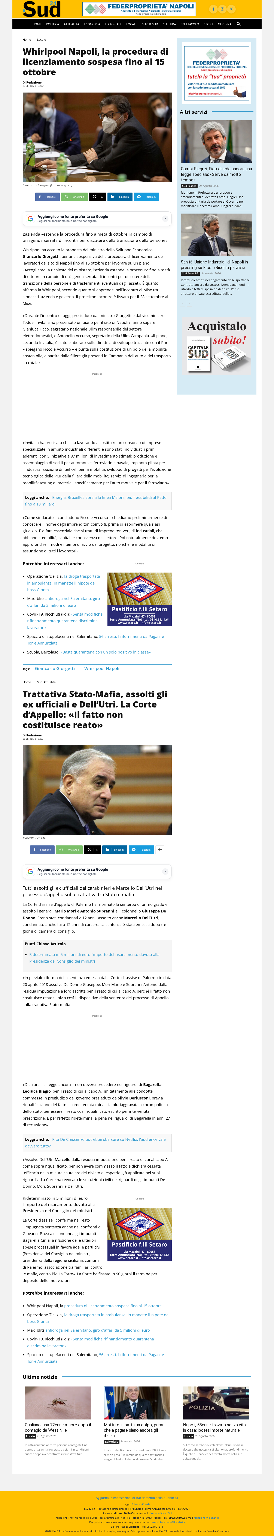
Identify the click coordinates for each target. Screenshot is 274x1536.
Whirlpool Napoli (101, 668)
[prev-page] (182, 304)
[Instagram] (222, 9)
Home (27, 39)
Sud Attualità (46, 682)
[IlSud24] (47, 9)
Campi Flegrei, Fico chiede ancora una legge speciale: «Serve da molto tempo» (216, 174)
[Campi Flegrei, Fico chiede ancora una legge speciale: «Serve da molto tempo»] (216, 141)
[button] (239, 24)
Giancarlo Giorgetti (55, 668)
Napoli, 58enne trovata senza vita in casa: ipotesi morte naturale (214, 1427)
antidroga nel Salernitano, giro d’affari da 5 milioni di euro (97, 1330)
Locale (41, 39)
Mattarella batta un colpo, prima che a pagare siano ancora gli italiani (134, 1430)
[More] (159, 849)
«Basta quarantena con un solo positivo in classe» (106, 652)
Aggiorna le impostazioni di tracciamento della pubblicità (137, 1498)
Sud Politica (189, 186)
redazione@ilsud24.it (206, 1518)
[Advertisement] (97, 406)
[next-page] (189, 304)
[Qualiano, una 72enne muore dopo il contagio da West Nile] (58, 1403)
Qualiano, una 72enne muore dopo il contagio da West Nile (58, 1427)
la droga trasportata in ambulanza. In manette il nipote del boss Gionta (63, 583)
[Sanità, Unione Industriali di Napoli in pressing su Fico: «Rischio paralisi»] (216, 235)
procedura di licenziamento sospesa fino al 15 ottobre (113, 1305)
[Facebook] (213, 9)
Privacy (135, 1504)
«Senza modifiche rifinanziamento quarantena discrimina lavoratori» (65, 621)
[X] (231, 9)
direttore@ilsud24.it (161, 1513)
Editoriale (111, 1441)
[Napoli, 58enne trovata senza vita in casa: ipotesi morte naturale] (216, 1403)
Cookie (146, 1504)
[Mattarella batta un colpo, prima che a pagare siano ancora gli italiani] (137, 1403)
